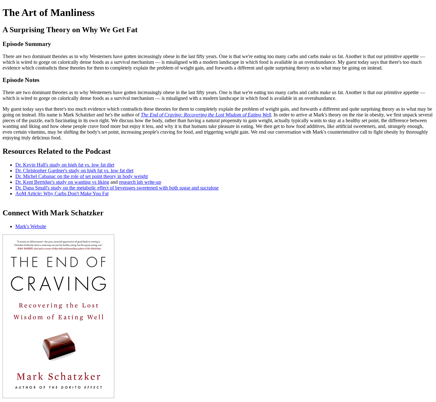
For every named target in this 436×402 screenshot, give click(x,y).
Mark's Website (30, 226)
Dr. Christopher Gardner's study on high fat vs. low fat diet (74, 170)
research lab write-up (140, 182)
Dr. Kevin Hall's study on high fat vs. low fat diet (64, 165)
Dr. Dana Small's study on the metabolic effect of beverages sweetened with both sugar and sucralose (117, 187)
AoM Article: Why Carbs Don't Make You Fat (62, 193)
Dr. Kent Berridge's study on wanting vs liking (62, 182)
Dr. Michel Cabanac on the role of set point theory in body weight (81, 176)
